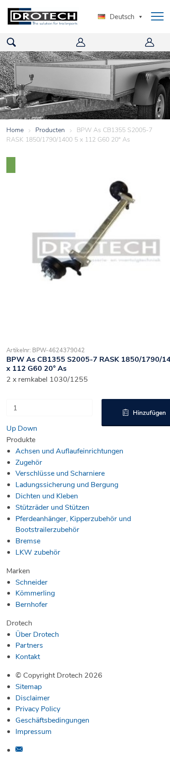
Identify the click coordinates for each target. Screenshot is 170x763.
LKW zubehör (37, 551)
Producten (50, 129)
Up (11, 428)
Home (15, 129)
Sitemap (28, 686)
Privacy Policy (37, 708)
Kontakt (27, 656)
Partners (29, 645)
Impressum (33, 731)
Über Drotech (37, 634)
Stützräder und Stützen (52, 507)
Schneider (31, 581)
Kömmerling (35, 592)
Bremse (27, 540)
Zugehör (28, 462)
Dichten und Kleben (46, 495)
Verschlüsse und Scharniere (60, 472)
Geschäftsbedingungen (52, 719)
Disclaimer (32, 697)
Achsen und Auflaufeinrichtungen (69, 450)
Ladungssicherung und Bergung (66, 484)
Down (27, 428)
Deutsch (122, 16)
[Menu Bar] (157, 16)
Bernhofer (31, 604)
